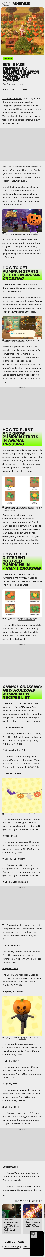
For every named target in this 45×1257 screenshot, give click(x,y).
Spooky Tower (11, 1061)
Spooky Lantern (12, 945)
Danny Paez (11, 89)
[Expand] (33, 1233)
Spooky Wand (11, 1167)
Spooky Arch (11, 1083)
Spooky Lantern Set (15, 750)
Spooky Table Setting (15, 859)
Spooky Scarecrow (14, 991)
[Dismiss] (41, 1233)
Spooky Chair (11, 968)
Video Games (10, 1247)
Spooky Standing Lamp (16, 882)
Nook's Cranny (35, 301)
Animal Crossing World (19, 342)
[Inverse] (20, 3)
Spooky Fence (12, 1107)
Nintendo (28, 1247)
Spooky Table (12, 836)
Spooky (8, 773)
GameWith (39, 814)
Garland (16, 773)
